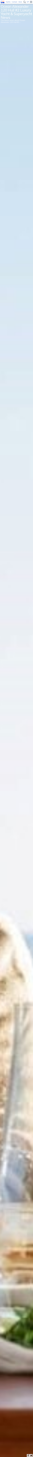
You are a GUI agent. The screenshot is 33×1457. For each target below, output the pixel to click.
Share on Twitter (31, 1455)
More (20, 2)
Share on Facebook (28, 1455)
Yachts (8, 2)
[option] (16, 728)
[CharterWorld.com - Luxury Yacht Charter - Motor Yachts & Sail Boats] (2, 2)
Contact (14, 2)
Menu (31, 2)
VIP (28, 2)
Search (24, 2)
